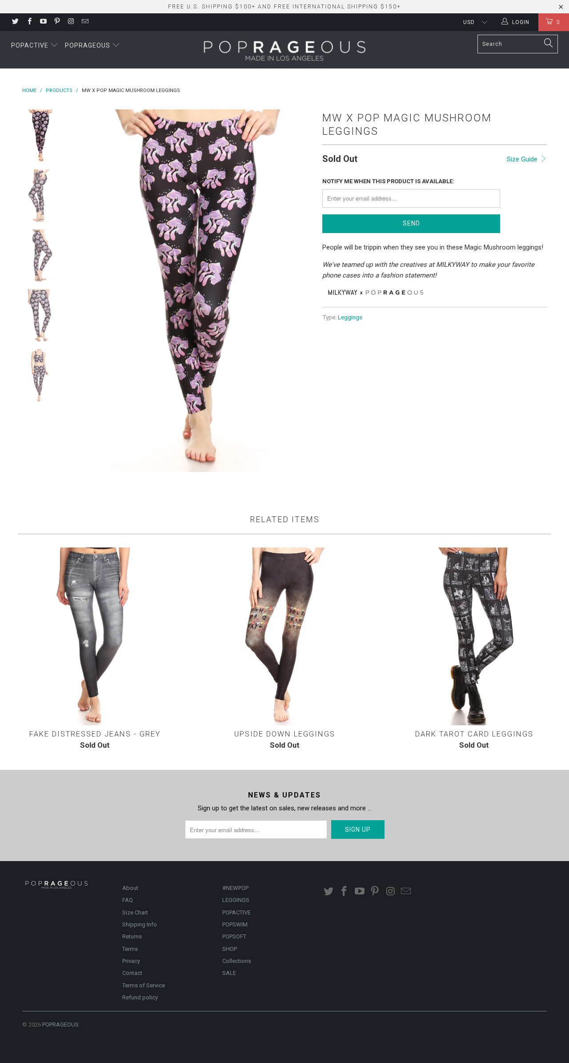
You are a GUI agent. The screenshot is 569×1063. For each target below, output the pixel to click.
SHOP (229, 949)
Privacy (131, 961)
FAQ (127, 900)
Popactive (30, 45)
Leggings (350, 317)
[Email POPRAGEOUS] (84, 22)
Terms (130, 949)
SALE (229, 973)
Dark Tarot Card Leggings (474, 636)
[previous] (84, 290)
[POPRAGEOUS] (284, 49)
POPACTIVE (236, 912)
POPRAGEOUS (60, 1024)
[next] (300, 290)
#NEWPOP (235, 888)
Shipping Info (139, 924)
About (130, 888)
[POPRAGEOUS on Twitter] (15, 22)
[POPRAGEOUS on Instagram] (70, 22)
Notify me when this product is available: (388, 181)
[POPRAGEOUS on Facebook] (28, 22)
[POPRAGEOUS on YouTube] (43, 22)
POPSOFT (234, 936)
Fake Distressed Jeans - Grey (95, 636)
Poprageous (88, 45)
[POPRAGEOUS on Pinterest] (56, 22)
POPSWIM (235, 924)
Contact (132, 973)
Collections (236, 961)
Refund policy (140, 997)
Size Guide (523, 159)
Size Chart (135, 912)
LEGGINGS (235, 900)
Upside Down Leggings (284, 636)
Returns (132, 936)
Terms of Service (143, 985)
